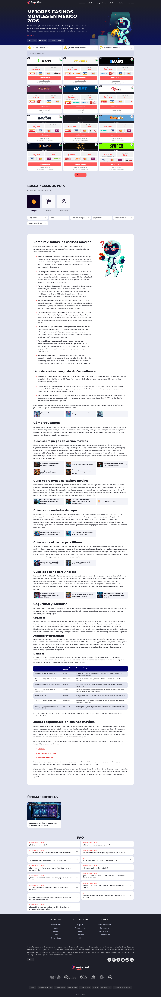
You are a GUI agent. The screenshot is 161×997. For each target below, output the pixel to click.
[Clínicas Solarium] (93, 977)
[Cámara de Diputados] (70, 977)
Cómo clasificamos (104, 931)
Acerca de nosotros (104, 925)
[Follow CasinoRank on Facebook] (109, 960)
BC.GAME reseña (45, 81)
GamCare (41, 749)
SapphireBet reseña (80, 138)
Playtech (80, 925)
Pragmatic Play (80, 928)
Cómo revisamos (105, 935)
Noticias (131, 3)
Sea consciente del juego (47, 753)
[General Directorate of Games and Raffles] (55, 977)
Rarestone (80, 935)
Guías (121, 3)
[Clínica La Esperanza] (101, 977)
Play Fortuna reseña (80, 167)
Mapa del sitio (56, 938)
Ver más (79, 175)
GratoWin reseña (116, 138)
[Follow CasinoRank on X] (118, 960)
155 (80, 938)
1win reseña (116, 81)
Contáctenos (104, 928)
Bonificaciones (56, 925)
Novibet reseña (44, 138)
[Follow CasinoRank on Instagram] (114, 960)
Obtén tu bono (45, 77)
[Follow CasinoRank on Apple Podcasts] (132, 960)
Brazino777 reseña (45, 110)
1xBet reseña (80, 110)
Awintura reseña (80, 81)
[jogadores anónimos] (83, 977)
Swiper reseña (116, 167)
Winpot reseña (116, 110)
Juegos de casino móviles (105, 3)
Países (56, 935)
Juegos (56, 928)
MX (30, 960)
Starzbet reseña (45, 167)
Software (56, 931)
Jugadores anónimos (45, 757)
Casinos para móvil (85, 3)
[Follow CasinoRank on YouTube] (123, 960)
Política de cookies (80, 994)
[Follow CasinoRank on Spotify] (127, 960)
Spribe (80, 931)
